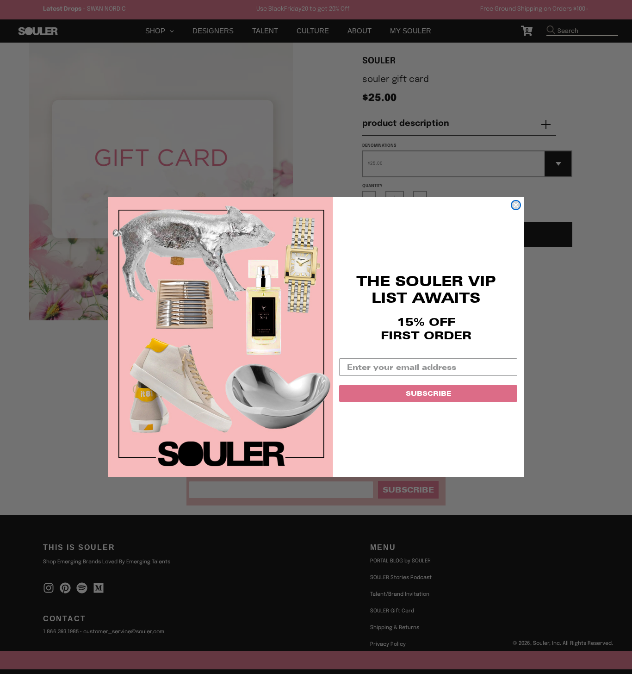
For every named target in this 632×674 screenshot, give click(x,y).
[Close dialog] (515, 205)
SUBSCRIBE (428, 393)
